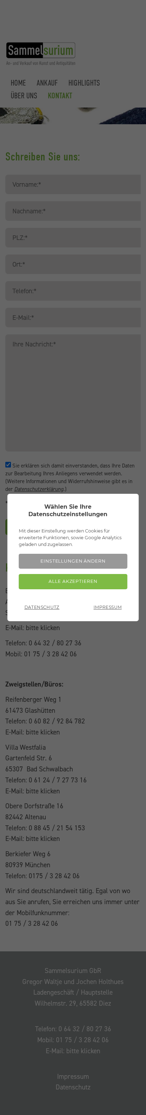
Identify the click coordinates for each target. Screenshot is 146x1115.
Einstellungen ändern (73, 561)
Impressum (108, 607)
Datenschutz (42, 607)
